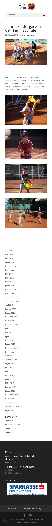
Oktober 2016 (10, 356)
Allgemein (9, 421)
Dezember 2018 (11, 289)
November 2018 (11, 293)
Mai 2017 (9, 332)
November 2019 (11, 270)
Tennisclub (9, 432)
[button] (4, 521)
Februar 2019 (10, 282)
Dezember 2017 (11, 317)
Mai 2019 (9, 274)
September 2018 (12, 301)
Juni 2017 (9, 328)
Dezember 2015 (11, 395)
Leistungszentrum (27, 35)
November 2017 (11, 321)
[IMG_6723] (26, 228)
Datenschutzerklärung (31, 508)
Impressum (13, 508)
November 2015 (11, 399)
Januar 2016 (10, 391)
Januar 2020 (10, 262)
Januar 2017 (10, 344)
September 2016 (12, 360)
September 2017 (12, 324)
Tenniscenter (10, 428)
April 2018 (9, 305)
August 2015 (10, 410)
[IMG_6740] (26, 124)
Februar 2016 (10, 387)
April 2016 (9, 379)
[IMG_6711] (26, 159)
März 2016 (9, 383)
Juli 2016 (8, 367)
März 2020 (9, 254)
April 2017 (9, 336)
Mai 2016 (9, 375)
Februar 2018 (10, 309)
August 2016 (10, 363)
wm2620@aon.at (12, 470)
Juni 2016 (9, 371)
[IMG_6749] (26, 193)
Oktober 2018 (10, 297)
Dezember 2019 (11, 266)
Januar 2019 (10, 285)
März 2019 (9, 278)
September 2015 (12, 406)
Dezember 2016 (11, 348)
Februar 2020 (10, 258)
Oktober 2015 (10, 402)
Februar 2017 (10, 340)
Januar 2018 (10, 313)
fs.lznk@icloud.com (13, 473)
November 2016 (11, 352)
